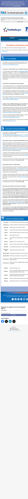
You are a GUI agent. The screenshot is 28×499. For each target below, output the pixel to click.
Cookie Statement (17, 5)
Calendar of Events (24, 136)
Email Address (4, 310)
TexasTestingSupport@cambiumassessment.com (13, 134)
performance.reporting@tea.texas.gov (10, 64)
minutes (17, 98)
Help (19, 330)
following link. (4, 51)
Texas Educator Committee (14, 202)
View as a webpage (20, 21)
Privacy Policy (10, 330)
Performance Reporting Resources (11, 112)
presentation (11, 98)
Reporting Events (22, 176)
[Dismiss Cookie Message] (26, 1)
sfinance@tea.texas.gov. (11, 120)
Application (22, 202)
